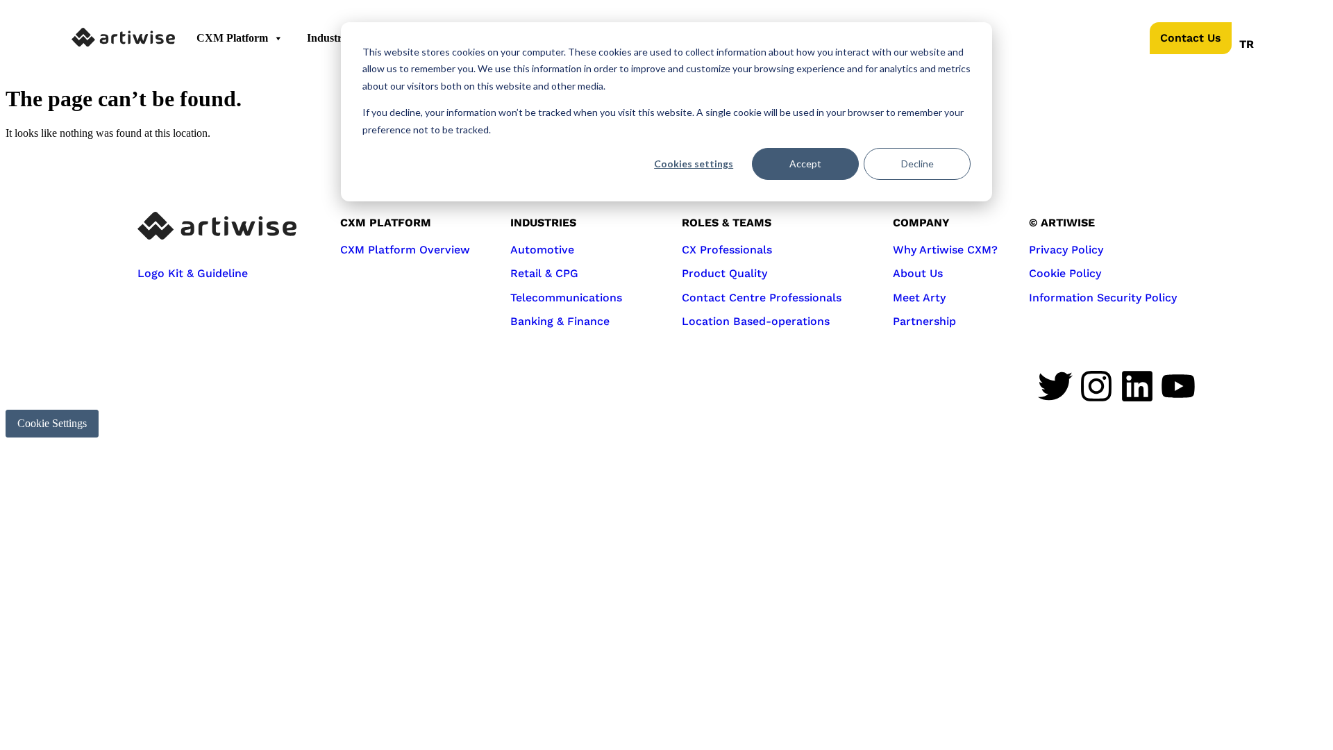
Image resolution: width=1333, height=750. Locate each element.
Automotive (542, 249)
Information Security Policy (1103, 297)
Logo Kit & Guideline (192, 273)
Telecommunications (566, 297)
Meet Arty (919, 297)
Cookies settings (693, 163)
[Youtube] (1178, 386)
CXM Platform (232, 38)
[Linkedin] (1137, 386)
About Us (918, 273)
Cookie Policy (1065, 273)
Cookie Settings (52, 423)
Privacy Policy (1066, 249)
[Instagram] (1096, 386)
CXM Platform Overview (405, 249)
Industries (330, 38)
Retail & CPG (544, 273)
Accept (805, 163)
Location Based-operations (756, 321)
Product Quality (724, 273)
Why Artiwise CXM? (945, 249)
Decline (917, 163)
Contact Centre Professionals (761, 297)
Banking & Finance (560, 321)
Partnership (924, 321)
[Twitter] (1055, 386)
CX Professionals (727, 249)
